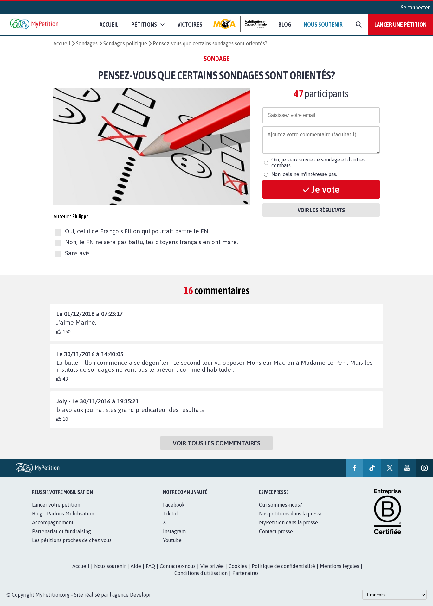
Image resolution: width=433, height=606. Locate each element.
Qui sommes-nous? (280, 505)
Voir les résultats (321, 209)
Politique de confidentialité (283, 566)
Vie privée (212, 566)
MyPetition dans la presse (288, 522)
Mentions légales (339, 566)
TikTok (171, 513)
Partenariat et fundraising (61, 531)
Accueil (109, 24)
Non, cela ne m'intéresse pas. (304, 174)
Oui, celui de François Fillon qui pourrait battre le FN (136, 231)
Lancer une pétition (400, 24)
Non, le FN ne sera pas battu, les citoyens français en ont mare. (151, 242)
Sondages (87, 43)
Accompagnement (53, 522)
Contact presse (276, 531)
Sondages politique (125, 43)
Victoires (190, 24)
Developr (140, 594)
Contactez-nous (178, 566)
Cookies (238, 566)
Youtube (172, 540)
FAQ (150, 566)
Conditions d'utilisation (201, 573)
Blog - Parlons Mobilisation (63, 513)
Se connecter (415, 7)
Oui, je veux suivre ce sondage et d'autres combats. (318, 162)
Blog (284, 24)
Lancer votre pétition (56, 505)
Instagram (174, 531)
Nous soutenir (323, 24)
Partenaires (245, 573)
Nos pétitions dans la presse (291, 513)
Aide (136, 566)
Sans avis (77, 252)
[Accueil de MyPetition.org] (35, 24)
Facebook (174, 505)
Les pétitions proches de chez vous (72, 540)
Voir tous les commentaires (216, 442)
